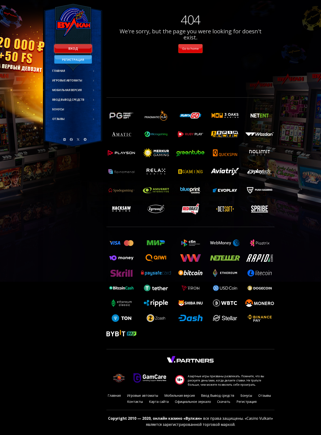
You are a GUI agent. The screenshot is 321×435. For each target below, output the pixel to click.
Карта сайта (159, 401)
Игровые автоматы (67, 80)
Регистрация (73, 60)
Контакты (135, 401)
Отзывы (58, 119)
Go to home (190, 48)
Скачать (223, 401)
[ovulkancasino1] (64, 139)
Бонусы (58, 109)
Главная (58, 71)
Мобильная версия (67, 90)
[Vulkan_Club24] (85, 139)
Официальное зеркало (193, 401)
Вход (73, 48)
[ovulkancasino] (71, 139)
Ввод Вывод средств (68, 100)
